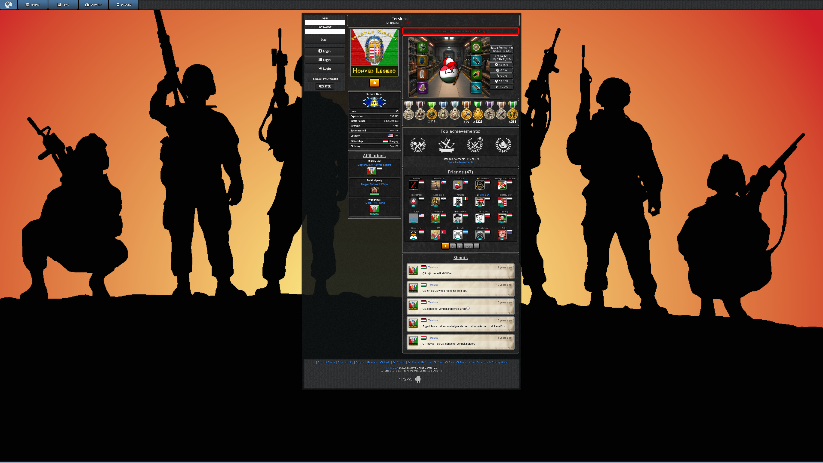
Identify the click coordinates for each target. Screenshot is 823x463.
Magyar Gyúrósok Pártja (374, 184)
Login (327, 51)
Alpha (374, 362)
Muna (463, 362)
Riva (451, 362)
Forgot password (325, 79)
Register (324, 86)
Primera (400, 362)
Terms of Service (326, 362)
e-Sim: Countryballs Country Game (488, 362)
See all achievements (460, 162)
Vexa (440, 362)
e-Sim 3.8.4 (392, 367)
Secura (415, 362)
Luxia (387, 362)
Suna (428, 362)
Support (360, 362)
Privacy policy (345, 362)
